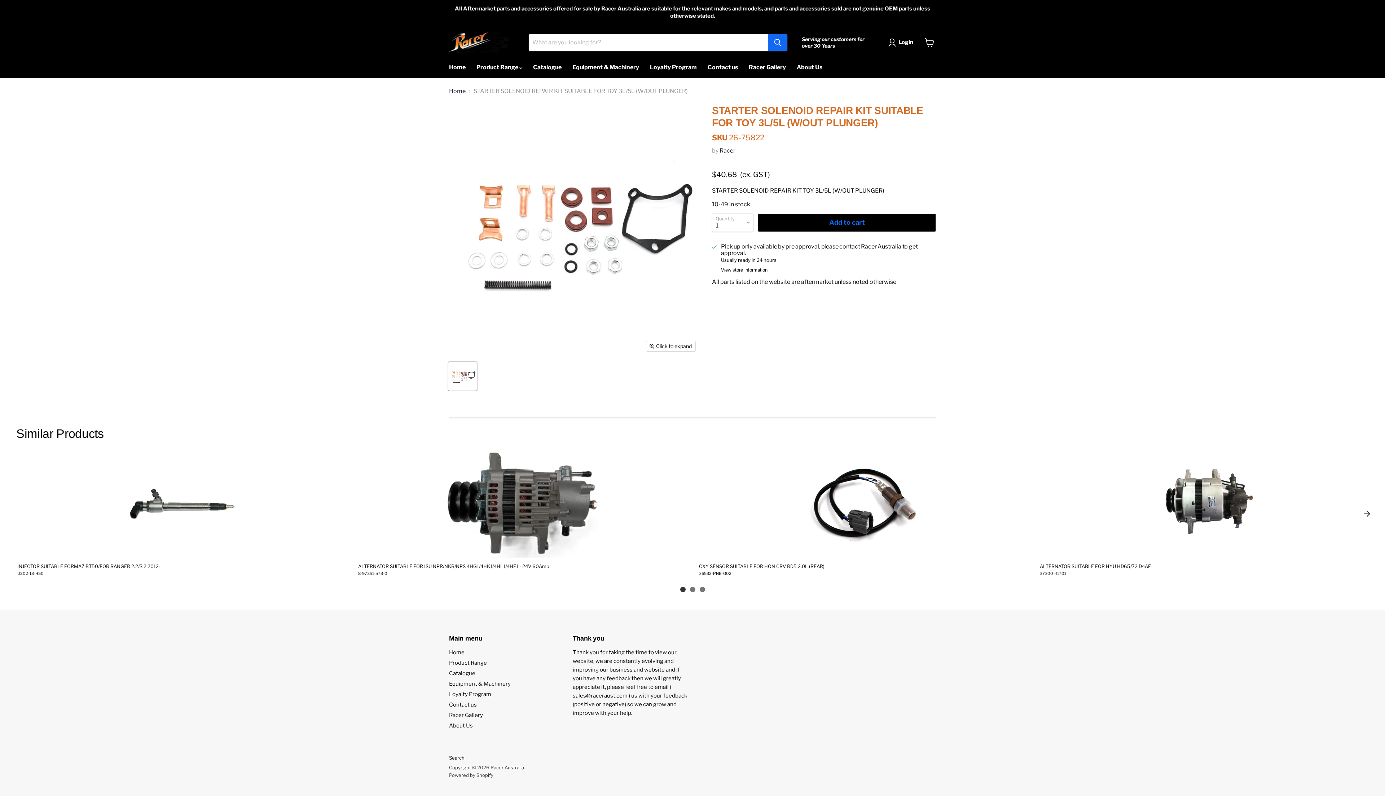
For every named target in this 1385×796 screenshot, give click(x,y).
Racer (727, 150)
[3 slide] (702, 589)
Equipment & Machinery (605, 67)
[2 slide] (692, 589)
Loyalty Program (673, 67)
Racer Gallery (767, 67)
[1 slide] (683, 589)
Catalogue (547, 67)
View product (181, 550)
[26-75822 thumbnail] (462, 376)
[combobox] (648, 42)
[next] (1367, 513)
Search (457, 758)
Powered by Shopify (471, 775)
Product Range (497, 67)
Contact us (723, 67)
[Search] (777, 42)
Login (905, 42)
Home (457, 67)
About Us (809, 67)
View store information (744, 270)
